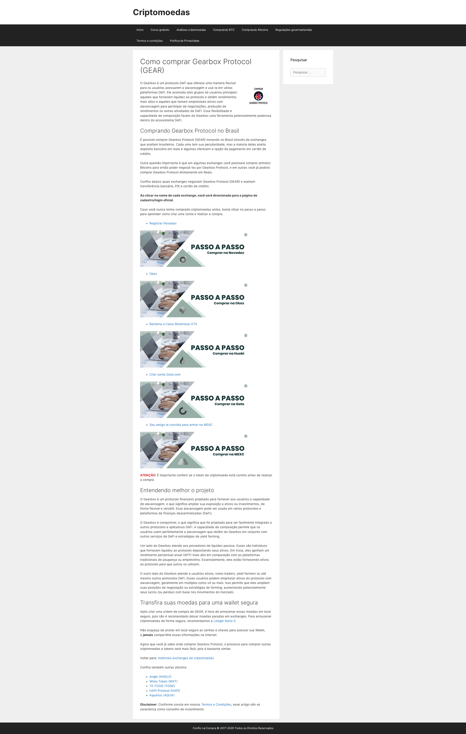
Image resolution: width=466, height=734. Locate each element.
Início (140, 30)
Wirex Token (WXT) (163, 681)
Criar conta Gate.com (165, 374)
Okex (153, 274)
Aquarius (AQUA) (161, 695)
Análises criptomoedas (191, 30)
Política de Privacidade (184, 40)
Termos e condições (150, 40)
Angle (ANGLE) (160, 676)
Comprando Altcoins (255, 30)
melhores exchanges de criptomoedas (186, 658)
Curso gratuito (160, 30)
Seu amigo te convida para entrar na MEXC (180, 425)
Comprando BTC (224, 30)
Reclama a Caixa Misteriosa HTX (173, 324)
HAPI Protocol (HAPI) (164, 690)
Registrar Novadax (163, 223)
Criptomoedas (161, 12)
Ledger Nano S (225, 621)
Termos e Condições (216, 704)
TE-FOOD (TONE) (162, 686)
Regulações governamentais (293, 30)
